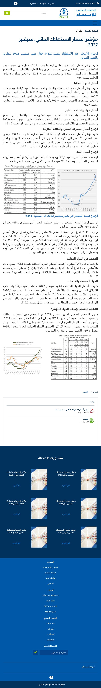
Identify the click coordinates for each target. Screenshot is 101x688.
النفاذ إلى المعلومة (88, 3)
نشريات (79, 31)
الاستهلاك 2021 (50, 606)
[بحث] (7, 13)
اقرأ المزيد (66, 485)
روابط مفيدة (50, 578)
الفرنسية (43, 4)
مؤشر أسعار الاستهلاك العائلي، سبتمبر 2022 (72, 410)
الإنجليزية (33, 4)
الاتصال (77, 3)
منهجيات (50, 640)
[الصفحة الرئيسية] (76, 13)
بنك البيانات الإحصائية (50, 595)
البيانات (86, 419)
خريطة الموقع (50, 573)
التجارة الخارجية (50, 611)
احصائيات (50, 634)
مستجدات (51, 623)
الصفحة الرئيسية (91, 31)
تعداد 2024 (50, 601)
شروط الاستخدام (88, 667)
